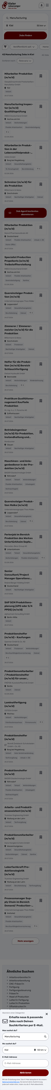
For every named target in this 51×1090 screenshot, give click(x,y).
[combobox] (24, 1036)
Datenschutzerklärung (10, 1082)
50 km (40, 1050)
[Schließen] (47, 1014)
